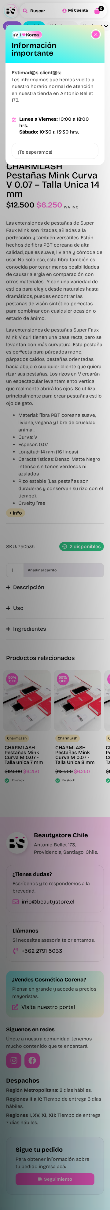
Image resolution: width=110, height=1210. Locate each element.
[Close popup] (96, 34)
